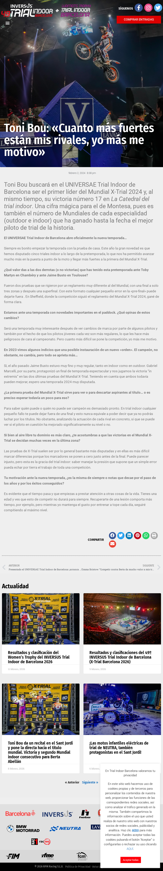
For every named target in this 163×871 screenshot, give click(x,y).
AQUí (135, 830)
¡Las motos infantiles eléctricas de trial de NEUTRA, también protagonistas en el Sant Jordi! (118, 748)
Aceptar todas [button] (131, 859)
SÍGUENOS (125, 8)
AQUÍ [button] (130, 849)
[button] (112, 535)
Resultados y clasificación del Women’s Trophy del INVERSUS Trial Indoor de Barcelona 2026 (39, 657)
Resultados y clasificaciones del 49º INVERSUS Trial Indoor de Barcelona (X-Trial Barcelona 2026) (120, 657)
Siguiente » (90, 782)
